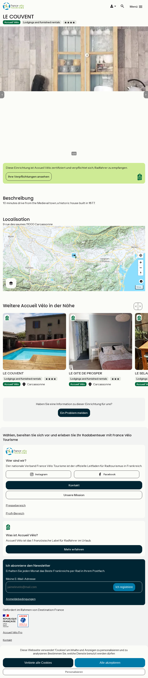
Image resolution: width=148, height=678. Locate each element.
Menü (134, 6)
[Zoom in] (140, 262)
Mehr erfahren (74, 549)
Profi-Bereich (15, 513)
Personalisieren (74, 671)
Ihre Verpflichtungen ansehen (28, 176)
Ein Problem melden (74, 413)
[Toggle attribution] (141, 281)
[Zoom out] (140, 267)
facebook (110, 474)
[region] (74, 258)
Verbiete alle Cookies (38, 662)
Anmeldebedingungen (21, 599)
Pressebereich (16, 505)
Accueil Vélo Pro (12, 632)
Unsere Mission (74, 495)
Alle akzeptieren (110, 662)
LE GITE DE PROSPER (85, 373)
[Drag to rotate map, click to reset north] (140, 273)
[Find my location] (140, 255)
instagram (41, 474)
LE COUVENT (13, 373)
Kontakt (74, 485)
